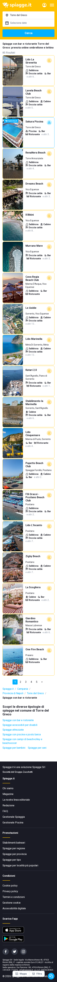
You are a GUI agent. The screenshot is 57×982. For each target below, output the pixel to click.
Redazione (8, 805)
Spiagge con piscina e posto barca (22, 734)
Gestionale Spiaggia (14, 816)
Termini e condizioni (14, 897)
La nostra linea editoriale (16, 799)
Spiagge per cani (37, 747)
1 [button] (15, 681)
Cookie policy (10, 885)
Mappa (23, 973)
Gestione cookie (12, 902)
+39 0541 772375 (10, 970)
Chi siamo (8, 788)
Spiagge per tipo (12, 859)
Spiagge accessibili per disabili (20, 724)
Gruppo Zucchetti (24, 772)
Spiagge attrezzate (13, 729)
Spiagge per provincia (15, 854)
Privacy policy (10, 891)
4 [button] (31, 681)
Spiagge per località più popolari (20, 865)
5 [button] (36, 681)
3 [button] (26, 681)
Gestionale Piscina (13, 822)
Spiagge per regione (14, 848)
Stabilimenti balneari (14, 842)
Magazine (8, 794)
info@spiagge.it (26, 970)
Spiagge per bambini (14, 747)
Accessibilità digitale (14, 908)
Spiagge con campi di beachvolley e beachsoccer (22, 741)
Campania (22, 688)
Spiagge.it (8, 688)
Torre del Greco (35, 693)
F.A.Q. (5, 811)
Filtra (39, 973)
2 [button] (20, 681)
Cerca (28, 33)
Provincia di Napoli (13, 693)
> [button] (42, 681)
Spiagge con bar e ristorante (18, 720)
